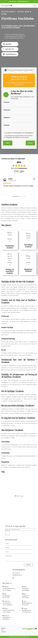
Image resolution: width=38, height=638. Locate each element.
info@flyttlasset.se (10, 54)
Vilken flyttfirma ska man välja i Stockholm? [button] (19, 494)
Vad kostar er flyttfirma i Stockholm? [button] (20, 479)
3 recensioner (22, 168)
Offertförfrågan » (23, 1)
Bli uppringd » (7, 44)
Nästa (30, 143)
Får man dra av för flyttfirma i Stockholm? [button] (19, 511)
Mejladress (7, 117)
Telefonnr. (7, 125)
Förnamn (6, 102)
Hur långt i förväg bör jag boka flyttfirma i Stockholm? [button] (19, 503)
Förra (8, 143)
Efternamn (7, 110)
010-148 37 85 (13, 1)
